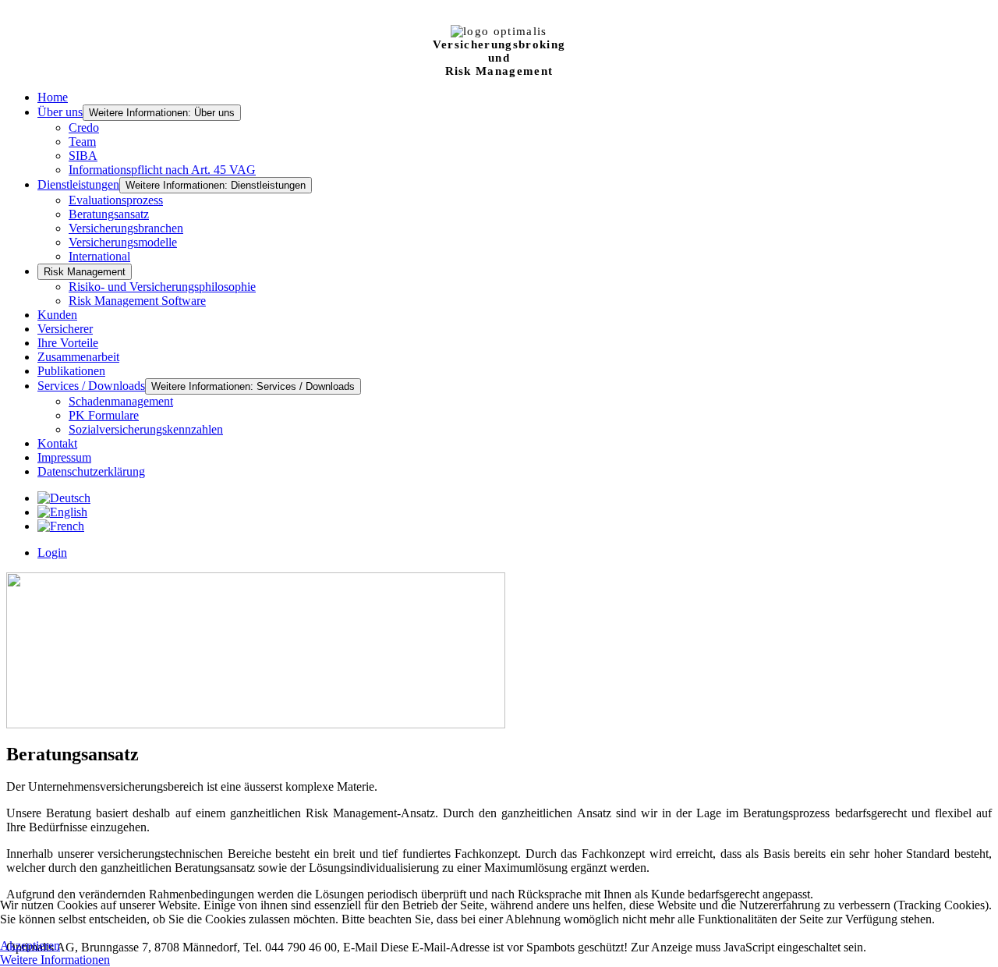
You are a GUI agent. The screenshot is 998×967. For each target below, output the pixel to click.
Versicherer (65, 328)
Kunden (57, 314)
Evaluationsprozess (116, 200)
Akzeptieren (30, 945)
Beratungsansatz (109, 214)
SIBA (83, 155)
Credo (84, 127)
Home (52, 97)
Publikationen (71, 370)
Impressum (64, 457)
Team (82, 141)
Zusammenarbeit (78, 356)
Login (52, 552)
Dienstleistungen (78, 184)
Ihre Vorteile (67, 342)
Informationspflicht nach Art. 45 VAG (162, 169)
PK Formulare (104, 415)
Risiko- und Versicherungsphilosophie (162, 286)
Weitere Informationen (55, 959)
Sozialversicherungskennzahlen (146, 429)
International (99, 256)
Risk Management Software (137, 300)
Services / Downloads (91, 385)
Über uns (60, 112)
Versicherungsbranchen (126, 228)
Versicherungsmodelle (123, 242)
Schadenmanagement (121, 401)
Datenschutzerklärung (91, 471)
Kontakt (57, 443)
